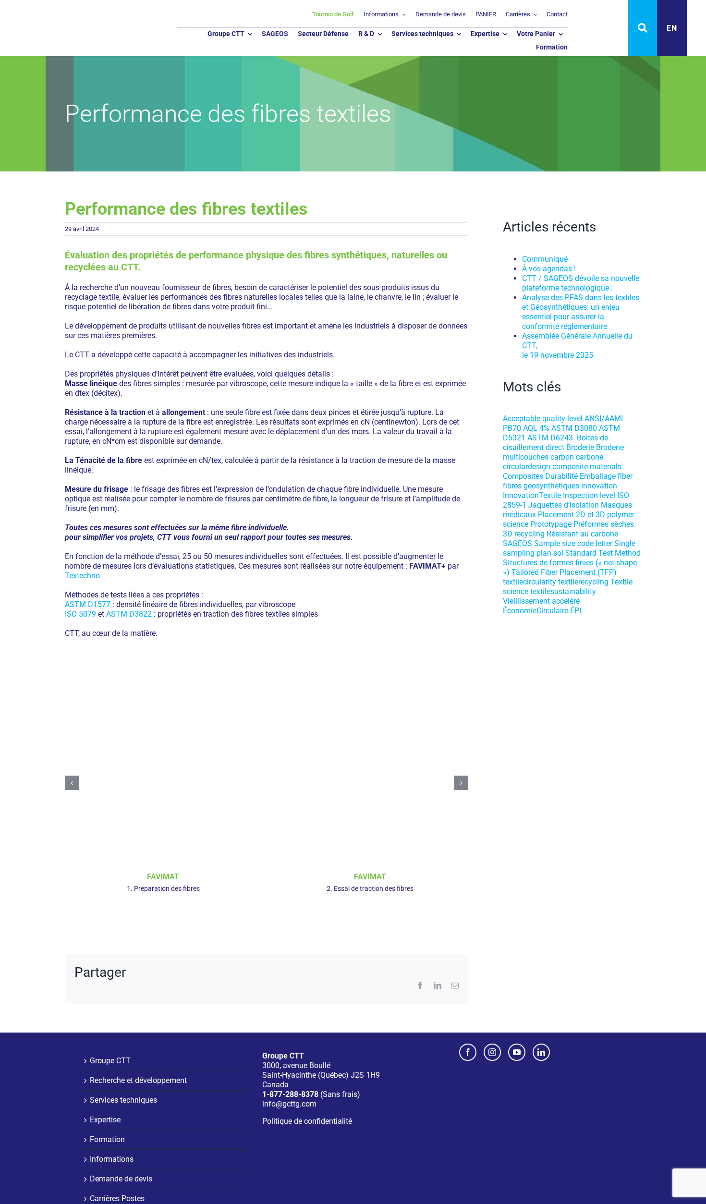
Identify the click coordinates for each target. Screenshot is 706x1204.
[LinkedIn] (541, 1052)
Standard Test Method (603, 553)
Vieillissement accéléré (541, 601)
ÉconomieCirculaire (535, 610)
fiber (625, 476)
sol (558, 553)
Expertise (105, 1119)
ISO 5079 (80, 614)
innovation (599, 485)
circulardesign (526, 466)
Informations (112, 1159)
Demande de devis (121, 1178)
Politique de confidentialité (307, 1121)
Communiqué (545, 259)
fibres (512, 485)
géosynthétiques (551, 485)
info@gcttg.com (289, 1103)
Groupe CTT (110, 1060)
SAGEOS (517, 543)
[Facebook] (467, 1052)
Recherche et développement (138, 1080)
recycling (529, 533)
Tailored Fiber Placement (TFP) (564, 572)
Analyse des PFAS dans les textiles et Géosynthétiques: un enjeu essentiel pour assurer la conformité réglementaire (580, 312)
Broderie (580, 447)
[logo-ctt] (57, 14)
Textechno (82, 575)
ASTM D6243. (551, 437)
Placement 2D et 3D (571, 514)
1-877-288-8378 (290, 1094)
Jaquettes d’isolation (563, 505)
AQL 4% (536, 428)
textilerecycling (583, 581)
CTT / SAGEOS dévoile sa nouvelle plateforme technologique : (580, 283)
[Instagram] (492, 1052)
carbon (562, 457)
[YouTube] (516, 1052)
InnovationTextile (532, 495)
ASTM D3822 (129, 614)
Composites (523, 476)
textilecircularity (529, 581)
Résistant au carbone (582, 533)
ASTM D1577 (87, 604)
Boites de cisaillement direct (555, 442)
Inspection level (589, 495)
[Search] (642, 28)
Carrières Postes (117, 1198)
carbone (589, 457)
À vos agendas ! (549, 268)
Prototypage (551, 524)
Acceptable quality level (543, 418)
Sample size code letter (573, 543)
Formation (107, 1139)
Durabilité (561, 476)
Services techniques (123, 1100)
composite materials (586, 466)
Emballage (598, 476)
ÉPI (575, 610)
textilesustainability (563, 591)
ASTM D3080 (574, 428)
